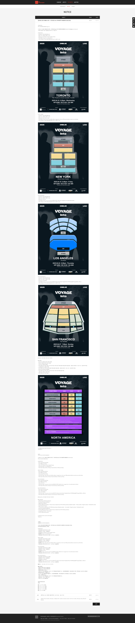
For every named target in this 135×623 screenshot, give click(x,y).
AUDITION (76, 2)
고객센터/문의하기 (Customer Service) (56, 616)
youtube (133, 24)
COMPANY (59, 2)
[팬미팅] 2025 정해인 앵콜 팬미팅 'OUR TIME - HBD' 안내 (52, 595)
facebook (133, 21)
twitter (133, 18)
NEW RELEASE (62, 6)
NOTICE (68, 6)
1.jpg (40, 584)
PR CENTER (70, 2)
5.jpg (40, 590)
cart (133, 26)
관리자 (90, 20)
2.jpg (40, 586)
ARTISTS (64, 2)
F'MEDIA (73, 6)
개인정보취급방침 (43, 616)
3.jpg (40, 587)
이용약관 (48, 616)
